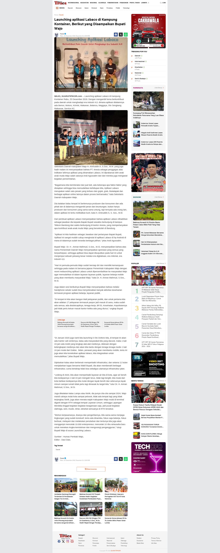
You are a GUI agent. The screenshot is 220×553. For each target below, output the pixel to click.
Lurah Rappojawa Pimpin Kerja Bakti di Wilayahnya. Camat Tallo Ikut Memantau (153, 299)
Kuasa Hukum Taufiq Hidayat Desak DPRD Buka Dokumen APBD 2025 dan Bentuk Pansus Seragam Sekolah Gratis (148, 407)
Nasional (93, 3)
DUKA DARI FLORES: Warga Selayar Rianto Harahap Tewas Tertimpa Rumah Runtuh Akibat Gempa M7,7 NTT (151, 435)
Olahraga (102, 3)
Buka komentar (92, 469)
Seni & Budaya (140, 79)
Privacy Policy (155, 538)
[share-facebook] (116, 34)
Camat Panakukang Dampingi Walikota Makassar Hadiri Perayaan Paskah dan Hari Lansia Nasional (152, 317)
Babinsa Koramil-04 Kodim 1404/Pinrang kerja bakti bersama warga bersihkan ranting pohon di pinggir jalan (67, 324)
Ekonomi (78, 8)
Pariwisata (96, 543)
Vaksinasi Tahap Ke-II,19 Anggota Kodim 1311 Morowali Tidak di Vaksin (152, 253)
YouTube (72, 544)
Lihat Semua (158, 88)
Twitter (63, 544)
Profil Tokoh (135, 3)
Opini (101, 8)
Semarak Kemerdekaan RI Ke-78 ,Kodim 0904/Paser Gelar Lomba (114, 324)
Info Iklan (154, 543)
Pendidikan (124, 3)
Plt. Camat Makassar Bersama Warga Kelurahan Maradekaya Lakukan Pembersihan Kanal (152, 234)
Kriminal (94, 8)
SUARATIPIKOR (116, 551)
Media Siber (140, 543)
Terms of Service (156, 540)
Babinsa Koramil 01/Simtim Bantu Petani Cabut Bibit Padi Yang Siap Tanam (146, 225)
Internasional (73, 3)
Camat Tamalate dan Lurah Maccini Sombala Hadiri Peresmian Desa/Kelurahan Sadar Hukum (151, 326)
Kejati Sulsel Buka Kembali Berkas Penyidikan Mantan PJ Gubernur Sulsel (152, 417)
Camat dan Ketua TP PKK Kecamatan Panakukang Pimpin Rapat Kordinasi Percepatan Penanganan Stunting (151, 335)
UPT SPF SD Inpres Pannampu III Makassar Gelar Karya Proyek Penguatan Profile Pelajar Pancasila (153, 290)
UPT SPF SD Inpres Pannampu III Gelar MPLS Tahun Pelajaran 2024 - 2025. (153, 344)
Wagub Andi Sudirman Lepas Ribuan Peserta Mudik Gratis (151, 134)
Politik (118, 8)
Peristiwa (110, 8)
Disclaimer (140, 540)
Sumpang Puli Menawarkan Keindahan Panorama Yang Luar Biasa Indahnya (148, 115)
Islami (86, 8)
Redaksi (139, 538)
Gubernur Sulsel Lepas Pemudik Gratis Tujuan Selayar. (149, 125)
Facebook (59, 544)
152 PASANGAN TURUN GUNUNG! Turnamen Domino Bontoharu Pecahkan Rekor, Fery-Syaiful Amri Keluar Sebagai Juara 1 (152, 426)
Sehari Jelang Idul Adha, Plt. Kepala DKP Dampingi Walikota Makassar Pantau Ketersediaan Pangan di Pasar (153, 308)
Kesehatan (84, 3)
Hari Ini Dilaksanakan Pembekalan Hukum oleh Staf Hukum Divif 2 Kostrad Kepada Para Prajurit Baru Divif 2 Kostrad (152, 243)
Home (56, 15)
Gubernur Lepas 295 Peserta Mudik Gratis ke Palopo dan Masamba (151, 143)
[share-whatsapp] (126, 34)
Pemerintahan (112, 3)
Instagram (67, 544)
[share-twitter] (121, 34)
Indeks (62, 8)
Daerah (70, 8)
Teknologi (126, 8)
